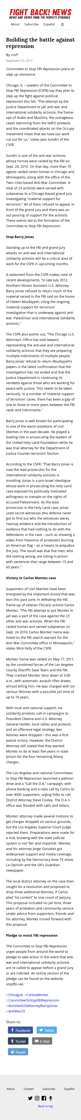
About (15, 24)
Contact (29, 1089)
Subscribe (31, 24)
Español (49, 24)
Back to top (45, 1106)
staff (14, 54)
